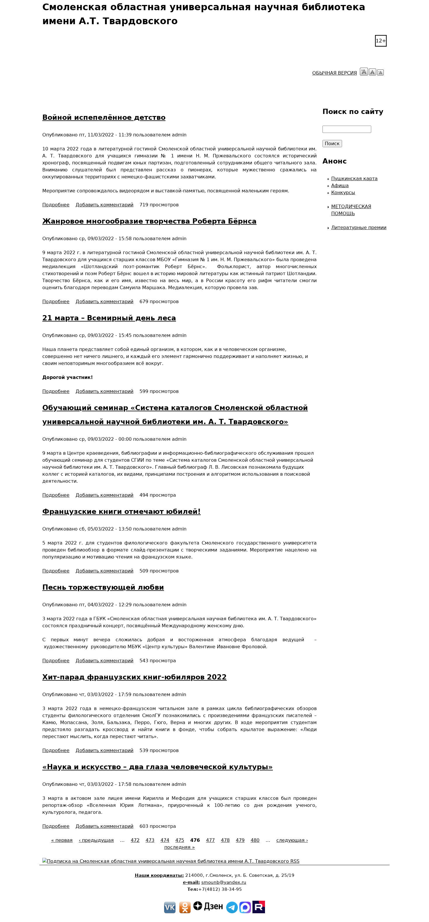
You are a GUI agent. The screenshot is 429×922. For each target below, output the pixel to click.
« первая (62, 840)
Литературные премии (358, 227)
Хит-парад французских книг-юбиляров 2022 (134, 677)
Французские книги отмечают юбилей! (121, 511)
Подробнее (55, 205)
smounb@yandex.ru (223, 882)
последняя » (179, 847)
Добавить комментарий (104, 205)
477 (210, 840)
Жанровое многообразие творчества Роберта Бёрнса (149, 221)
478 (225, 840)
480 (255, 840)
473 (150, 840)
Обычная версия (334, 73)
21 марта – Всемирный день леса (109, 318)
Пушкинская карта (354, 178)
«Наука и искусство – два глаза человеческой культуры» (157, 767)
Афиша (340, 185)
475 (179, 840)
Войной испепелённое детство (103, 117)
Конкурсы (343, 192)
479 (240, 840)
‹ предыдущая (96, 840)
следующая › (292, 840)
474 (165, 840)
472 (135, 840)
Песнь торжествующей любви (103, 587)
